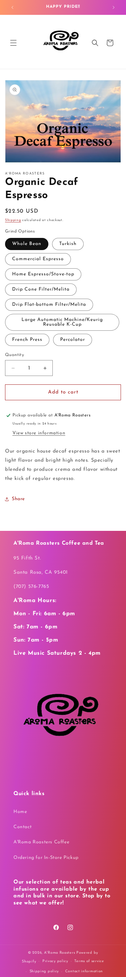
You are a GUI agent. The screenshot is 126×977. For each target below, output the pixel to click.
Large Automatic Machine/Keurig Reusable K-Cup (62, 322)
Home (20, 811)
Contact (22, 827)
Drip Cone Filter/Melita (41, 289)
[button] (13, 42)
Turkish (68, 243)
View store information (38, 433)
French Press (27, 339)
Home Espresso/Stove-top (43, 274)
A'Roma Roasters (59, 953)
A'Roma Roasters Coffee (41, 842)
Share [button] (18, 498)
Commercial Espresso (38, 259)
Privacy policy (55, 961)
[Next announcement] (113, 7)
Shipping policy (44, 971)
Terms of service (89, 961)
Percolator (72, 339)
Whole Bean (26, 243)
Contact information (84, 971)
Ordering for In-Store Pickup (46, 857)
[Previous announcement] (12, 7)
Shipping (13, 220)
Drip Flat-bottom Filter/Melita (49, 304)
